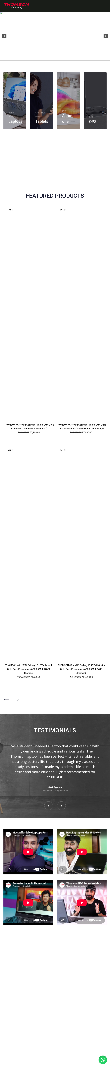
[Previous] (6, 700)
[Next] (16, 700)
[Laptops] (14, 100)
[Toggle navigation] (89, 6)
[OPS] (95, 100)
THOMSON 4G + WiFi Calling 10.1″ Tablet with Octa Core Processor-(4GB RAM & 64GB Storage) (81, 669)
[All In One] (68, 100)
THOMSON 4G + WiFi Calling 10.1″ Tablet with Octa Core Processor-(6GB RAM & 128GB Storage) (29, 669)
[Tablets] (41, 100)
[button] (4, 36)
